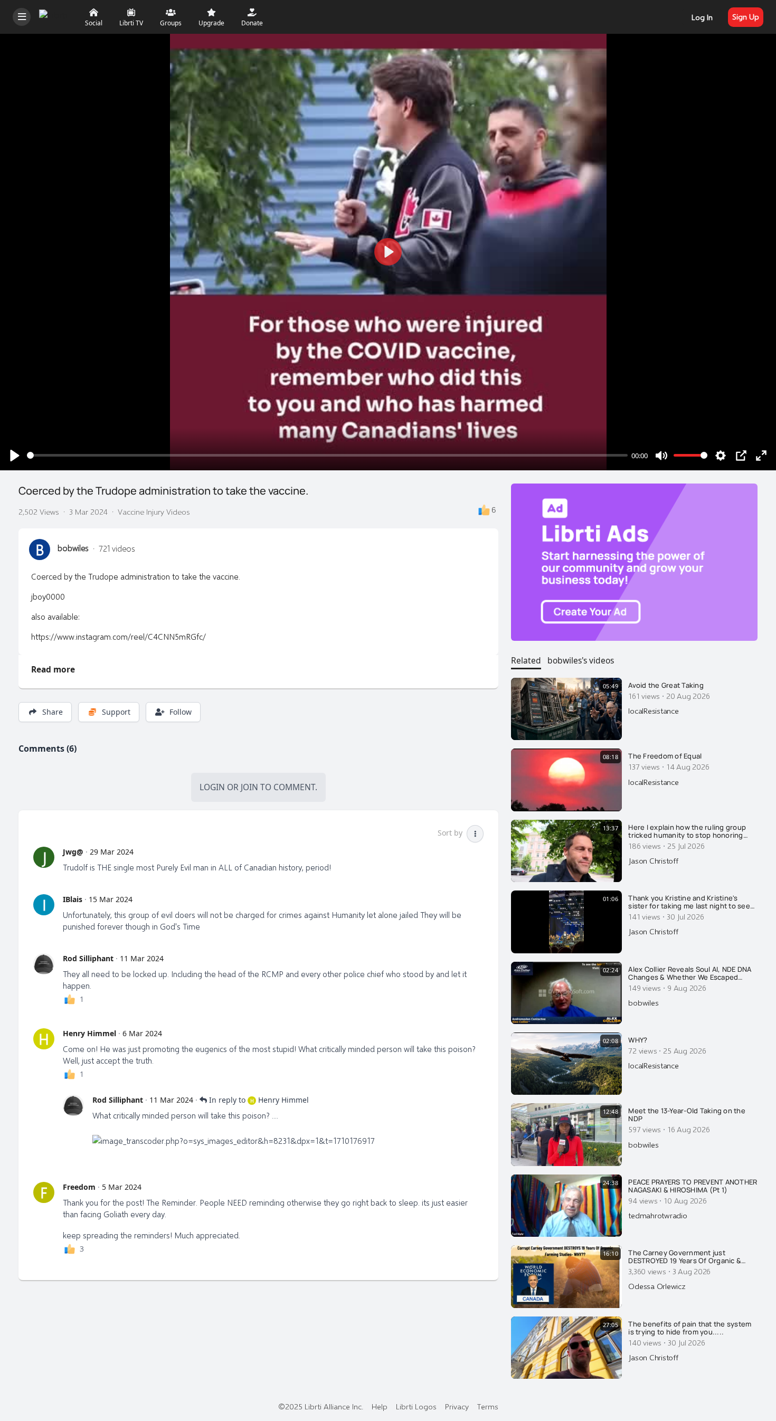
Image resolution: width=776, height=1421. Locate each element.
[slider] (327, 455)
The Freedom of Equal (665, 756)
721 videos (117, 548)
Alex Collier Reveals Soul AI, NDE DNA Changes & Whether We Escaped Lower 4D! (689, 973)
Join (249, 787)
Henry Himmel (89, 1033)
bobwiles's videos (580, 660)
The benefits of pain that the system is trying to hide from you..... (689, 1328)
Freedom (79, 1187)
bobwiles (73, 548)
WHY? (637, 1040)
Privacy (457, 1406)
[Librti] (54, 16)
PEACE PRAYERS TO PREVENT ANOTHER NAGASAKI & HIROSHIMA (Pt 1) (692, 1186)
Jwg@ (73, 852)
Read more (53, 669)
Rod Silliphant (88, 958)
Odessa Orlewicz (656, 1286)
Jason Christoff (653, 860)
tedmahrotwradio (657, 1215)
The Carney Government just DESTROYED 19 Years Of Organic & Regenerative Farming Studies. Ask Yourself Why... (686, 1257)
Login (212, 787)
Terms (487, 1406)
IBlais (72, 899)
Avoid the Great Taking (666, 685)
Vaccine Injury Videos (154, 511)
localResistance (653, 710)
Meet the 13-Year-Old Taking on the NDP (686, 1115)
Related (526, 660)
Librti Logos (416, 1406)
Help (379, 1406)
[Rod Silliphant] (43, 963)
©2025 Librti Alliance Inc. (320, 1406)
